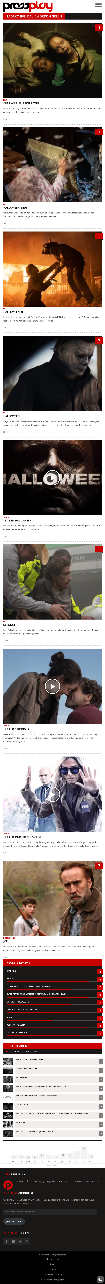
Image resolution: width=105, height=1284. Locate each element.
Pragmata (12, 978)
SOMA (9, 1017)
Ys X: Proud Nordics (17, 1032)
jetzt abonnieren (14, 1221)
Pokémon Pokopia (16, 1025)
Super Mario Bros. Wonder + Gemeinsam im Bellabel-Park (36, 994)
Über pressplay (52, 1259)
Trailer (6, 517)
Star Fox (11, 971)
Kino (5, 100)
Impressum (53, 1269)
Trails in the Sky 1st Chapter (22, 1009)
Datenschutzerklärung (52, 1274)
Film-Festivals (9, 938)
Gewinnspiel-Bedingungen (52, 1279)
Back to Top (51, 1166)
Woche (17, 1051)
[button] (100, 1279)
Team (52, 1264)
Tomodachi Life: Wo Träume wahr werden (28, 986)
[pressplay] (27, 6)
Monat (27, 1051)
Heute (8, 1051)
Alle (36, 1051)
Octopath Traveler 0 (18, 1001)
